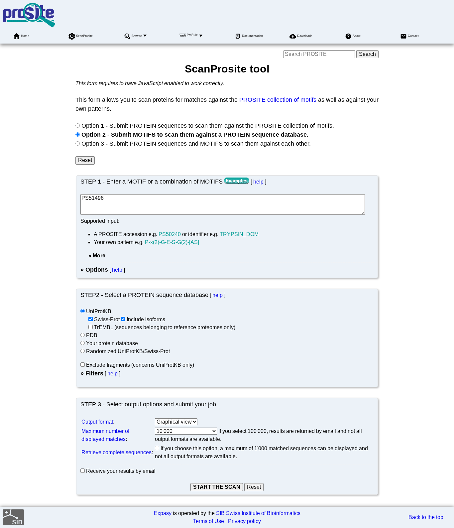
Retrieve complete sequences (116, 452)
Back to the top (425, 517)
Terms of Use (208, 521)
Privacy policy (244, 521)
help (258, 182)
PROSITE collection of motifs (277, 99)
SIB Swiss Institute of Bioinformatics (258, 513)
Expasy (162, 513)
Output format (97, 422)
